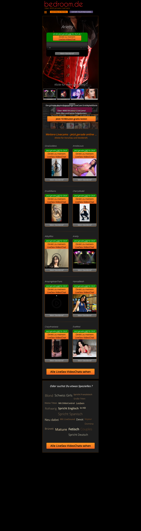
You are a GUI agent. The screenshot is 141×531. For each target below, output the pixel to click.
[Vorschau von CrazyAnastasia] (56, 356)
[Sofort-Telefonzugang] (49, 11)
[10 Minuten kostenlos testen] (47, 11)
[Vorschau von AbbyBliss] (56, 258)
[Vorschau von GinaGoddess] (56, 175)
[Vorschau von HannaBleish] (84, 311)
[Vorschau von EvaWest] (84, 356)
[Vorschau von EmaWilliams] (56, 220)
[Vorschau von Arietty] (84, 266)
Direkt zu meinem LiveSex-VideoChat (67, 38)
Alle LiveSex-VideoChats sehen (70, 372)
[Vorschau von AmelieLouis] (84, 175)
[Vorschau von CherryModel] (84, 220)
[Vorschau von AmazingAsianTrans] (56, 295)
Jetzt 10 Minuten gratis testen (71, 118)
